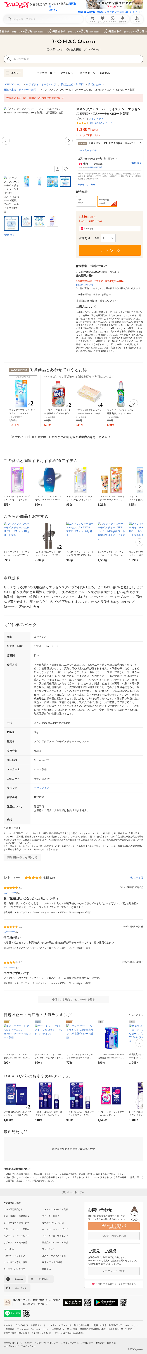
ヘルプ (139, 11)
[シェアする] (57, 169)
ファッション (48, 1249)
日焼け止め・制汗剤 (72, 84)
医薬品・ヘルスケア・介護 (55, 1242)
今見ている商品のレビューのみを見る (73, 999)
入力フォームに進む (114, 1271)
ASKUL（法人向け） (42, 1333)
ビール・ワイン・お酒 (53, 1223)
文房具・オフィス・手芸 (54, 1256)
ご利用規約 (9, 1329)
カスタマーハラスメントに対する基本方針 (68, 1325)
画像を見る (9, 235)
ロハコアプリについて (35, 1304)
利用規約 (100, 1343)
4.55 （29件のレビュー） (101, 123)
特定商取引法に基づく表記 (64, 1329)
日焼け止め (94, 84)
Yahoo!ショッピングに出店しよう (115, 11)
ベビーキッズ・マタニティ (55, 1236)
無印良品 (46, 1269)
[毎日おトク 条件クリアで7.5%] (73, 31)
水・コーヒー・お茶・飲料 (16, 1223)
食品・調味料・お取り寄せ (16, 1216)
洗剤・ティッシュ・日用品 (16, 1229)
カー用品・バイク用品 (14, 1269)
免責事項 (111, 1343)
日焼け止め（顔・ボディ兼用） (21, 89)
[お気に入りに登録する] (66, 169)
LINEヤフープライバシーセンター (77, 1343)
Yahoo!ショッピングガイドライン (20, 1346)
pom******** (10, 893)
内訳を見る (136, 163)
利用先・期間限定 (95, 167)
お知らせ (8, 1325)
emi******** (9, 967)
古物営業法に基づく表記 (120, 1329)
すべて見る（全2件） (88, 150)
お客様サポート (38, 1325)
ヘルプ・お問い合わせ (113, 1236)
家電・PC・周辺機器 (52, 1262)
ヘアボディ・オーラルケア (41, 84)
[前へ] (6, 141)
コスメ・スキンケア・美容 (55, 1209)
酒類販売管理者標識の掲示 (93, 1329)
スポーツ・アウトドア (14, 1256)
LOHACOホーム (13, 84)
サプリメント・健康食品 (15, 1242)
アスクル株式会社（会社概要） (70, 1333)
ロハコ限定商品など (13, 1209)
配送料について (85, 285)
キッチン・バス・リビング (55, 1229)
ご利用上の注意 (99, 1325)
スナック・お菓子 (50, 1216)
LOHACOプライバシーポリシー (124, 1325)
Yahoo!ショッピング (13, 1343)
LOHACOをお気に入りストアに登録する (116, 1284)
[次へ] (69, 141)
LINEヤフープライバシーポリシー (41, 1343)
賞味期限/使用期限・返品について (95, 300)
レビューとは (135, 877)
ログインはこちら (86, 184)
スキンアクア (96, 118)
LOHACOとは (21, 1325)
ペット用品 (9, 1249)
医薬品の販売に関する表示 (16, 1333)
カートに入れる (110, 250)
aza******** (9, 932)
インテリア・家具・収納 (15, 1262)
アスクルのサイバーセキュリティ (33, 1329)
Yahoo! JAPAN (86, 11)
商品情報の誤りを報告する (22, 857)
